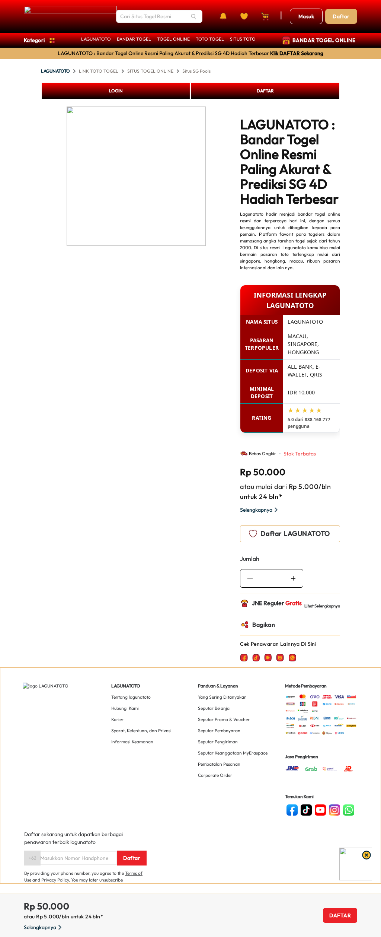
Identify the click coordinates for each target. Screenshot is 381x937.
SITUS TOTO (243, 39)
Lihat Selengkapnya (322, 606)
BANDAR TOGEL (134, 39)
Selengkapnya (256, 509)
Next (211, 177)
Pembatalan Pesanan (219, 764)
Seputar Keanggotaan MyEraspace (233, 753)
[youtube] (320, 810)
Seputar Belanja (214, 708)
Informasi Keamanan (132, 741)
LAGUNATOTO (96, 39)
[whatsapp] (349, 810)
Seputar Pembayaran (219, 730)
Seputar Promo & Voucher (224, 719)
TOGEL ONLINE (173, 39)
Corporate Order (215, 775)
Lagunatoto (251, 214)
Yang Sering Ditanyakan (222, 697)
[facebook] (292, 810)
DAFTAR (265, 90)
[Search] (193, 16)
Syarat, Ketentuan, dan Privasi (141, 730)
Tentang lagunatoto (131, 697)
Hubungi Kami (125, 708)
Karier (117, 719)
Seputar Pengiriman (218, 741)
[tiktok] (306, 810)
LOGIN (116, 90)
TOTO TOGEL (210, 39)
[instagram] (334, 810)
